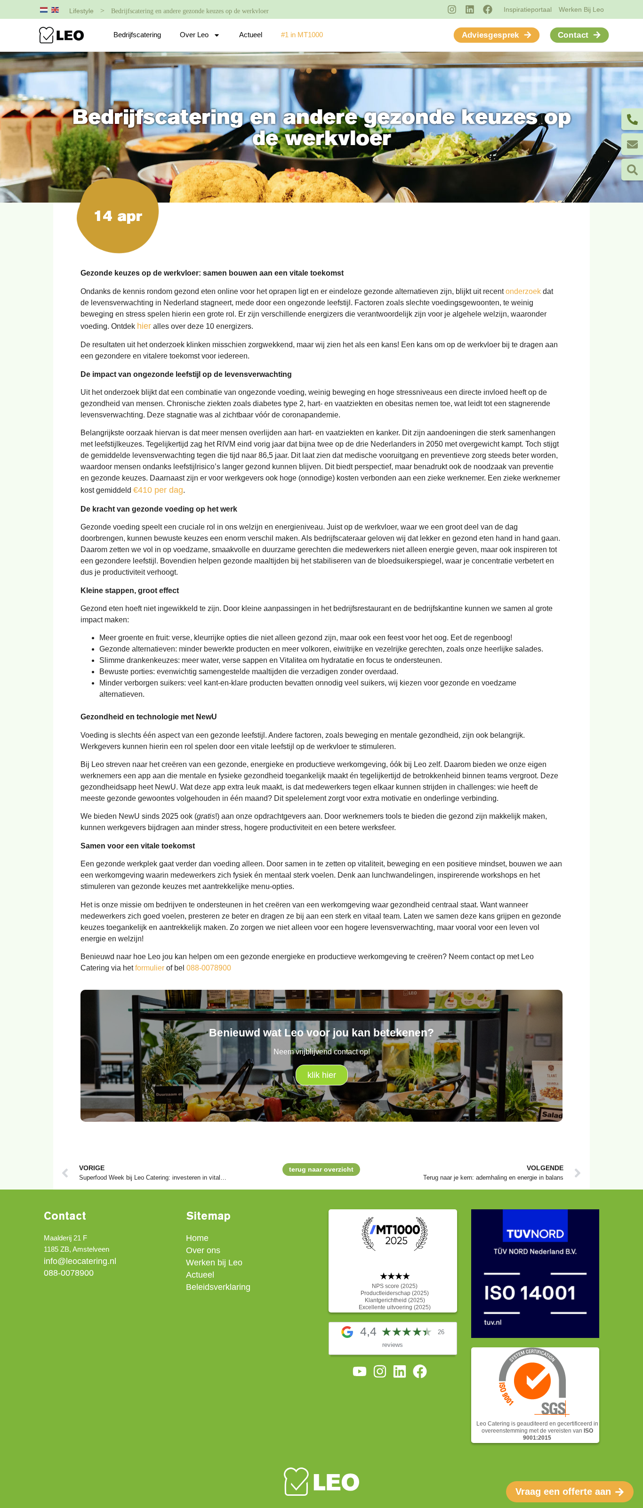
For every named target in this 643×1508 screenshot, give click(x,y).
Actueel (250, 35)
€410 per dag (158, 490)
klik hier (321, 1075)
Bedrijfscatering (137, 35)
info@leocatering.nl (80, 1261)
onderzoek (523, 291)
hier (144, 326)
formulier (149, 968)
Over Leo (194, 35)
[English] (55, 9)
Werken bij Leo (214, 1262)
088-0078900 (208, 968)
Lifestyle (81, 11)
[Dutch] (44, 9)
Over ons (203, 1250)
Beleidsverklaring (218, 1287)
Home (197, 1238)
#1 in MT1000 (302, 35)
